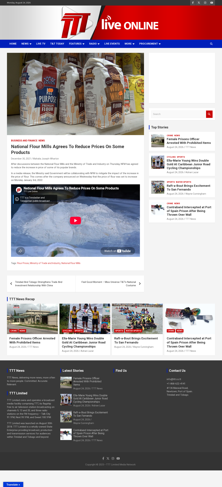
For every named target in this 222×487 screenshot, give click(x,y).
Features (75, 43)
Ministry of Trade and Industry (45, 263)
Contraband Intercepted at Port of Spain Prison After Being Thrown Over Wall (189, 211)
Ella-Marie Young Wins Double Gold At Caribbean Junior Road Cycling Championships (188, 164)
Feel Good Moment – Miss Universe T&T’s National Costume (109, 284)
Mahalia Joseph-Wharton (46, 158)
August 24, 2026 (175, 147)
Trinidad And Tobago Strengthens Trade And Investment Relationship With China (38, 284)
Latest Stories (73, 371)
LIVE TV (40, 43)
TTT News (190, 147)
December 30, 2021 (21, 158)
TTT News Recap (22, 299)
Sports (181, 157)
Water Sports (183, 182)
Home (13, 43)
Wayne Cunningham (195, 193)
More (128, 43)
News (25, 43)
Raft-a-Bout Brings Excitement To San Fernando (188, 187)
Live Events (112, 43)
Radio (93, 43)
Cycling (171, 157)
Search (209, 114)
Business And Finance (24, 140)
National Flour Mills (70, 263)
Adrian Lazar (192, 172)
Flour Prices (23, 263)
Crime (170, 135)
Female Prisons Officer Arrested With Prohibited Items (189, 141)
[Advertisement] (182, 78)
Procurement (148, 43)
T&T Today (57, 43)
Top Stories (159, 127)
